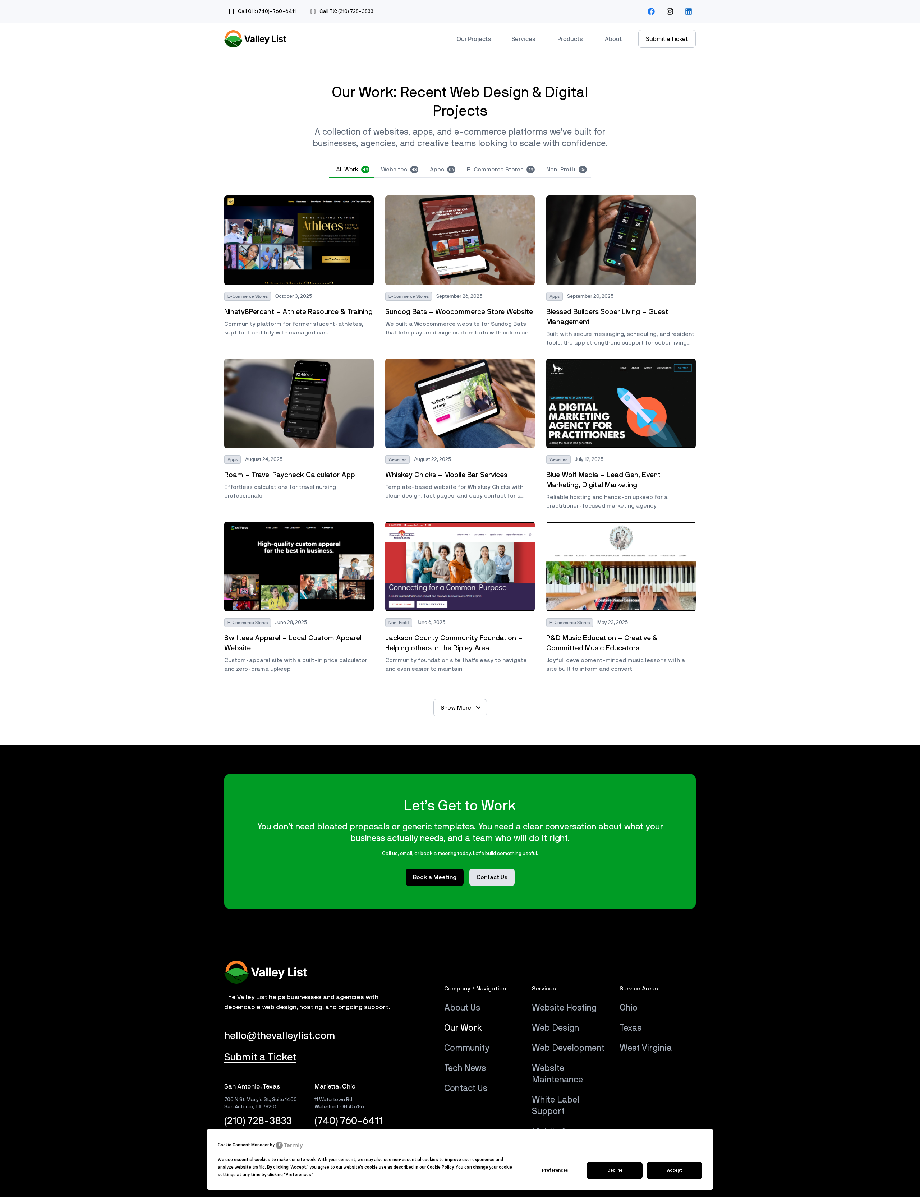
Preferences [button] (298, 1174)
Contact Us (465, 1088)
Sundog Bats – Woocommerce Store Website (459, 311)
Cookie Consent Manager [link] (243, 1144)
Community (466, 1048)
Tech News (465, 1068)
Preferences (555, 1170)
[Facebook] (651, 11)
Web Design (555, 1028)
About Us (462, 1008)
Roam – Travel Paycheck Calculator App (289, 475)
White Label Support (555, 1106)
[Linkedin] (688, 11)
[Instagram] (670, 11)
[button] (460, 707)
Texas (630, 1028)
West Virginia (646, 1048)
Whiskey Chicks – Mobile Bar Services (446, 475)
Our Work (463, 1028)
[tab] (351, 169)
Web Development (568, 1048)
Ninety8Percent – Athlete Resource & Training (298, 311)
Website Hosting (564, 1008)
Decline (614, 1170)
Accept (674, 1170)
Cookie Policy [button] (440, 1167)
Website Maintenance (557, 1074)
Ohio (629, 1008)
